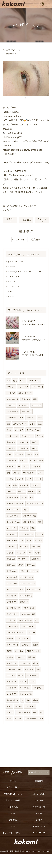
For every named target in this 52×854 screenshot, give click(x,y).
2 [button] (26, 97)
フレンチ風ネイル (25, 620)
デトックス (21, 553)
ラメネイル (26, 399)
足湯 (8, 424)
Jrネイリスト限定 (29, 516)
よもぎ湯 (20, 479)
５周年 (9, 651)
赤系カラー (11, 491)
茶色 (33, 528)
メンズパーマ (12, 663)
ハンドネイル (25, 688)
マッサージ (35, 546)
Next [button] (46, 80)
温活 (40, 417)
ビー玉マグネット (13, 516)
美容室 (35, 700)
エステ (24, 497)
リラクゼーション (26, 577)
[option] (26, 78)
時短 (39, 522)
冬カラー (21, 491)
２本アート (11, 675)
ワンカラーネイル (13, 522)
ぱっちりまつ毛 (26, 596)
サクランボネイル (28, 626)
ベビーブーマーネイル (15, 589)
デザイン (40, 436)
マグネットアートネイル (16, 632)
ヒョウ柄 (38, 479)
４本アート (29, 669)
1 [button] (25, 97)
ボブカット (19, 454)
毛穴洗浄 (18, 706)
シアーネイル (12, 546)
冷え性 (9, 718)
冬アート (23, 681)
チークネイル (26, 411)
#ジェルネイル (19, 239)
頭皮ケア (35, 442)
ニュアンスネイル (23, 638)
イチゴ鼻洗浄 (12, 540)
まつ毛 (20, 675)
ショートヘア (23, 387)
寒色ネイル (24, 546)
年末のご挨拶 (12, 577)
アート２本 (19, 651)
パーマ (25, 467)
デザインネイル (37, 387)
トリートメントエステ (34, 503)
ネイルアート (23, 559)
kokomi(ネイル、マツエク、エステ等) (24, 271)
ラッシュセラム (26, 694)
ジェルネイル (30, 706)
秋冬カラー (36, 485)
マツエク (10, 712)
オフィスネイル (29, 473)
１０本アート (25, 663)
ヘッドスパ (11, 393)
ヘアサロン (11, 620)
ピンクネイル (12, 694)
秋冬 (31, 497)
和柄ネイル (31, 565)
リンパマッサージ (23, 712)
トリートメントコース (15, 503)
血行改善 (10, 553)
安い (8, 381)
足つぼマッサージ (20, 424)
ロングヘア (36, 467)
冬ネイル (31, 491)
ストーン (16, 473)
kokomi (11, 266)
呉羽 (35, 399)
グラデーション (29, 608)
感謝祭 (35, 645)
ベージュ (10, 479)
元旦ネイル (35, 559)
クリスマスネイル (26, 534)
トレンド (18, 718)
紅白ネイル (11, 565)
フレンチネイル (12, 399)
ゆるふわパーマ (12, 700)
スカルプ (10, 657)
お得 (15, 485)
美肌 (35, 712)
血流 (40, 424)
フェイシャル (8, 209)
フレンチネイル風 (28, 614)
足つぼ (37, 553)
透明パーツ (24, 602)
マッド (25, 510)
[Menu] (48, 4)
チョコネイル (12, 681)
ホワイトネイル (12, 497)
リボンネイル (12, 602)
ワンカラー (11, 405)
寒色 (8, 473)
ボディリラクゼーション (29, 571)
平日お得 (10, 638)
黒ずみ (29, 540)
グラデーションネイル (15, 417)
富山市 (34, 448)
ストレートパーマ (25, 393)
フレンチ (31, 632)
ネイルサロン (12, 571)
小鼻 (21, 540)
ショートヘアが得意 (14, 669)
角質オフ (23, 460)
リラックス (11, 448)
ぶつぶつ (38, 540)
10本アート (21, 657)
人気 (38, 669)
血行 (41, 712)
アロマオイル (23, 442)
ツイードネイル (12, 645)
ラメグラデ (26, 645)
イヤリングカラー (36, 460)
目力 (36, 620)
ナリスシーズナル (13, 510)
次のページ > (42, 220)
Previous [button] (5, 80)
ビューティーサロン (27, 583)
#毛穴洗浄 (35, 239)
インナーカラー (34, 381)
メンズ (9, 706)
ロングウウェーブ (13, 608)
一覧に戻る (26, 220)
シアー (40, 473)
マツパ (32, 681)
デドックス (19, 430)
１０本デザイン (32, 675)
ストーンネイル (29, 522)
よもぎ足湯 (11, 559)
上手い (29, 454)
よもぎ (32, 424)
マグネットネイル (33, 430)
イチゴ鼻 (39, 534)
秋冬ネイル (24, 528)
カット (9, 454)
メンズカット (23, 405)
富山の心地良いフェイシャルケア (19, 206)
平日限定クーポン (33, 651)
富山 (28, 700)
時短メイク (24, 485)
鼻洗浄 (20, 565)
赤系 (36, 454)
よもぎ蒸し (12, 281)
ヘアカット (11, 387)
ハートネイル (12, 688)
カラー (22, 381)
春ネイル (31, 657)
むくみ (9, 430)
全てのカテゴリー (15, 261)
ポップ (35, 663)
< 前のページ (9, 220)
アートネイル (12, 534)
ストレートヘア (12, 436)
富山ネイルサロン (33, 589)
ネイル (10, 296)
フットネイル (12, 460)
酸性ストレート (27, 436)
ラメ (8, 485)
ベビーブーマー (12, 411)
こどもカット (38, 688)
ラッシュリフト (12, 614)
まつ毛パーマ (13, 286)
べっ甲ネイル (12, 596)
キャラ (28, 479)
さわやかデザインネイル (34, 718)
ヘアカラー (11, 467)
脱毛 (10, 291)
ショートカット (12, 626)
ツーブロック (36, 405)
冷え (30, 553)
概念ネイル (11, 442)
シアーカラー (12, 528)
